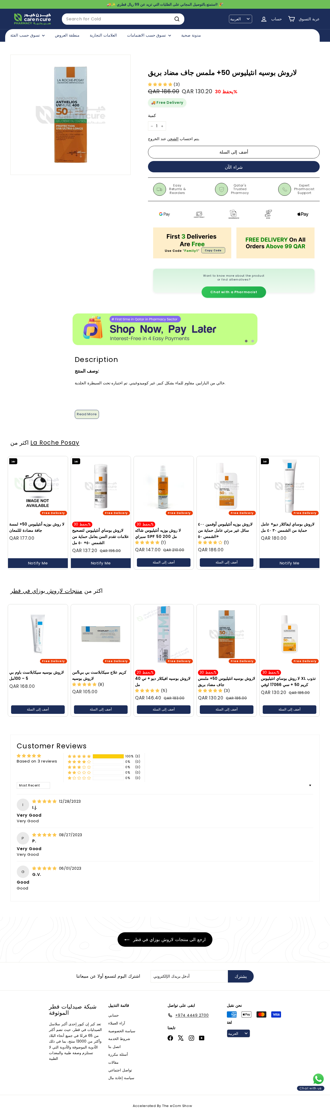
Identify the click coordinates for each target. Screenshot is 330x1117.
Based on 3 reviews (37, 761)
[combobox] (123, 19)
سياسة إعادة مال (121, 1077)
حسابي (113, 1015)
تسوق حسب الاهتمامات (147, 35)
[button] (161, 84)
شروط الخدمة (119, 1038)
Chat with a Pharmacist (233, 292)
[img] (45, 801)
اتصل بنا (114, 1046)
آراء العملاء (116, 1023)
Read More (87, 414)
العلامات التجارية (103, 35)
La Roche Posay (54, 442)
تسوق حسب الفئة (25, 35)
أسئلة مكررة (118, 1054)
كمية (152, 116)
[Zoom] (70, 115)
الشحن (172, 139)
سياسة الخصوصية (121, 1031)
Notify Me (38, 563)
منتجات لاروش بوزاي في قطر (46, 591)
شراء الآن (234, 167)
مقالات (113, 1062)
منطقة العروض (67, 35)
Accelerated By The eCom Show (162, 1105)
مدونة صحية (191, 35)
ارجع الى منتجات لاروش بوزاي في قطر (168, 939)
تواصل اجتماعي (120, 1070)
